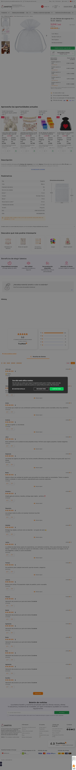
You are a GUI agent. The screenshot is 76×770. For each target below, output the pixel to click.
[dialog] (38, 385)
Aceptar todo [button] (56, 389)
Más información (54, 385)
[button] (18, 389)
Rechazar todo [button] (41, 389)
